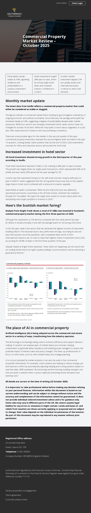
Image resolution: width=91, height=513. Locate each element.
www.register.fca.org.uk (68, 473)
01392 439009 (61, 3)
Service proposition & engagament (21, 490)
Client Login (77, 3)
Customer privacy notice (16, 499)
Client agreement (13, 495)
